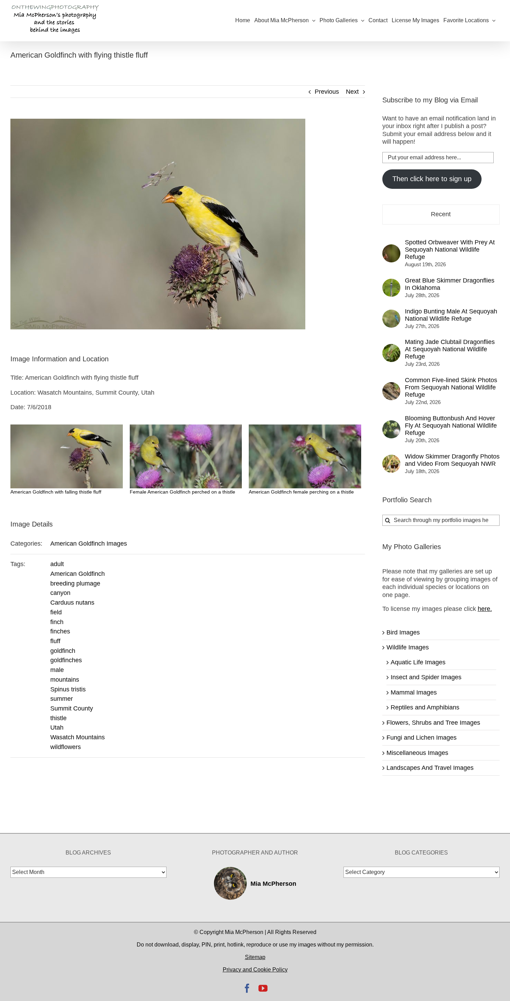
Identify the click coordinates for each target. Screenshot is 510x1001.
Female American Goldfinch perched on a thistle (182, 492)
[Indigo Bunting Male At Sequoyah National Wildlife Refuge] (391, 313)
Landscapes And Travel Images (430, 767)
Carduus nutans (72, 602)
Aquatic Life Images (418, 662)
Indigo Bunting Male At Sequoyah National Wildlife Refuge (451, 315)
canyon (60, 592)
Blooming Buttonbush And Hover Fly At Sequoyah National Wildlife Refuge (451, 425)
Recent (441, 214)
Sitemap (255, 957)
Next (352, 91)
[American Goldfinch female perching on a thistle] (305, 456)
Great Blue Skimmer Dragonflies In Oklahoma (449, 284)
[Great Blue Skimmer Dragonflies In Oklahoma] (391, 282)
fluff (55, 641)
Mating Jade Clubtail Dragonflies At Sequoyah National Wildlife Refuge (450, 349)
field (56, 612)
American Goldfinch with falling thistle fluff (55, 492)
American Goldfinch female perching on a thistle (301, 492)
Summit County (71, 708)
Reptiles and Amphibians (425, 707)
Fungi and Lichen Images (421, 737)
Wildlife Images (407, 647)
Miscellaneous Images (417, 752)
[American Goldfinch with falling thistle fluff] (66, 456)
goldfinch (62, 650)
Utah (56, 727)
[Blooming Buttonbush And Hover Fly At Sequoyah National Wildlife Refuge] (391, 424)
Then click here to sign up (431, 179)
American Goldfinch (77, 573)
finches (60, 631)
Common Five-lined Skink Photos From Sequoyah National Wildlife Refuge (451, 387)
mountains (64, 679)
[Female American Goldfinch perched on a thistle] (186, 456)
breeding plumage (75, 583)
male (57, 669)
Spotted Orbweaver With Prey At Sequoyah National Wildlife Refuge (450, 249)
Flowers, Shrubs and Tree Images (433, 722)
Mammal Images (414, 692)
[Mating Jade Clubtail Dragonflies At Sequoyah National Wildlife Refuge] (391, 347)
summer (61, 698)
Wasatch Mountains (77, 737)
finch (56, 622)
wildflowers (65, 746)
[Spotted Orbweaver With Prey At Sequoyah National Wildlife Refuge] (391, 248)
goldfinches (66, 660)
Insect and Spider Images (426, 677)
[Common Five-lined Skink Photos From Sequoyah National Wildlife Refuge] (391, 385)
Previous (327, 91)
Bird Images (403, 632)
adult (57, 564)
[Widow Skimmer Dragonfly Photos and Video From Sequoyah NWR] (391, 458)
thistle (58, 718)
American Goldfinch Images (88, 543)
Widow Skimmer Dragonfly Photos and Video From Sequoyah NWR (452, 460)
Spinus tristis (68, 689)
